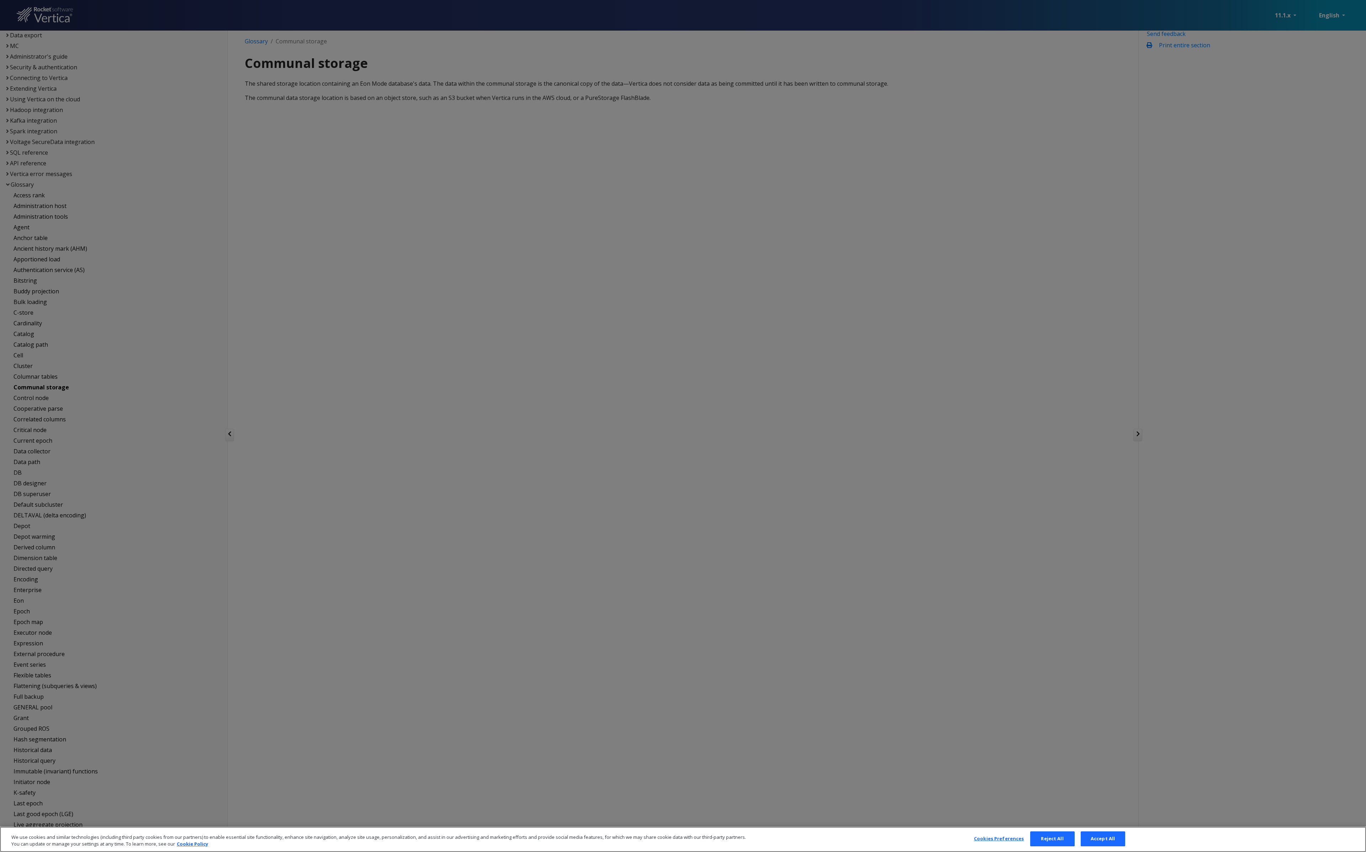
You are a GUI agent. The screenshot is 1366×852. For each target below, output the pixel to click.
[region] (683, 839)
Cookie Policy (192, 844)
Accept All (1103, 838)
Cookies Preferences (999, 838)
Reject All (1052, 838)
